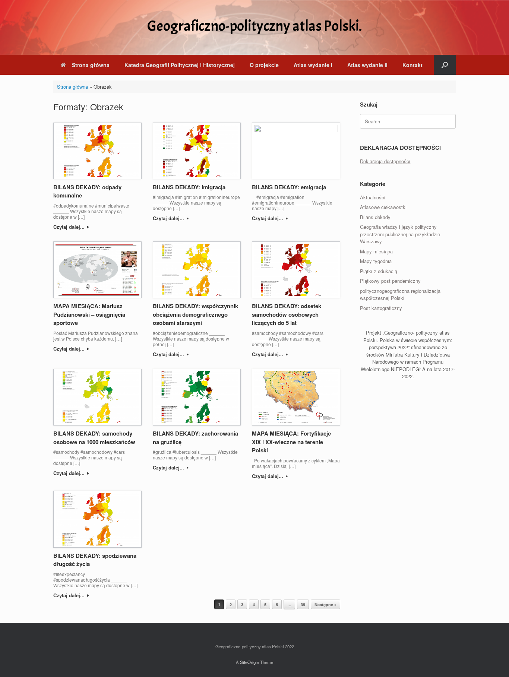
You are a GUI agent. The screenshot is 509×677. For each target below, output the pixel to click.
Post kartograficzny (381, 307)
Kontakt (412, 65)
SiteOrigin (249, 662)
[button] (445, 65)
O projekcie (264, 65)
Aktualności (372, 197)
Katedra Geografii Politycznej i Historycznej (179, 65)
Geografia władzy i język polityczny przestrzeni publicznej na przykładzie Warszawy (400, 234)
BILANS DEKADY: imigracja (189, 187)
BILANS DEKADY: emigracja (289, 187)
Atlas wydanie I (313, 65)
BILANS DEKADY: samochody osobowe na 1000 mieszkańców (94, 437)
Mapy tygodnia (376, 261)
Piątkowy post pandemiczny (390, 280)
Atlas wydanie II (367, 65)
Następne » (325, 604)
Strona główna (91, 65)
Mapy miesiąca (376, 251)
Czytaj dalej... (69, 226)
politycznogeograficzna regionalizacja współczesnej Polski (400, 294)
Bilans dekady (375, 217)
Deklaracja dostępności (385, 161)
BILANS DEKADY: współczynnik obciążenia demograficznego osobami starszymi (195, 314)
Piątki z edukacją (378, 271)
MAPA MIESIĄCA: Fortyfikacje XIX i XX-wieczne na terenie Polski (291, 441)
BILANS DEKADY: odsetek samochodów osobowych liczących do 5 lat (286, 314)
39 (303, 604)
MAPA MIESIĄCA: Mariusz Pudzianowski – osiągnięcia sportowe (89, 314)
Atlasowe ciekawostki (383, 207)
